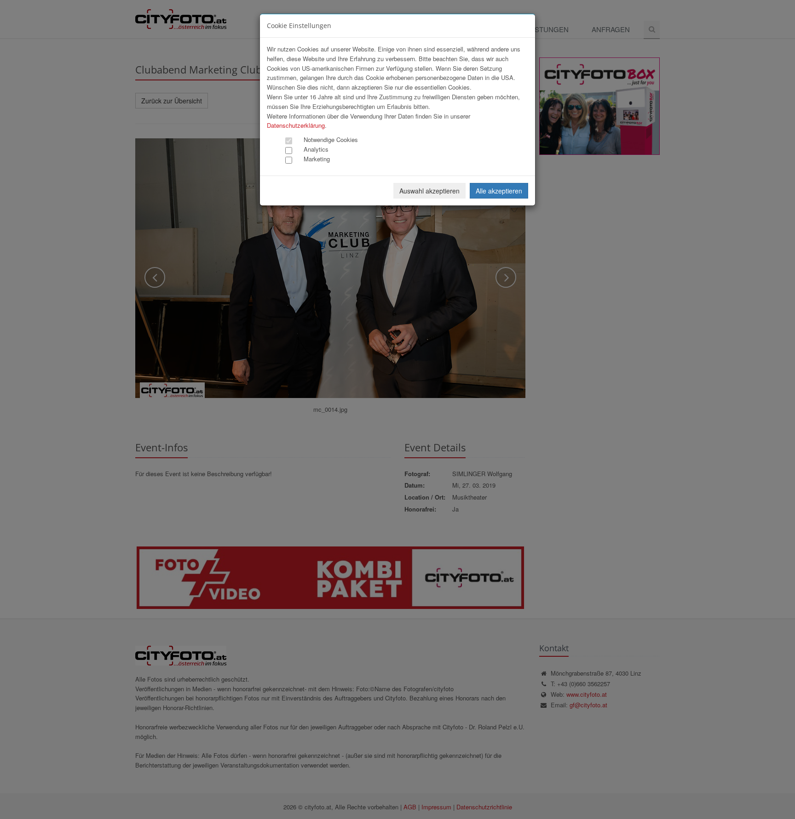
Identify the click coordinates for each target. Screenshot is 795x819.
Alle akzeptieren (499, 190)
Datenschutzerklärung (296, 125)
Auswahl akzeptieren (429, 190)
